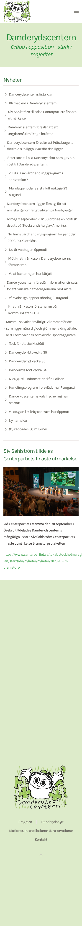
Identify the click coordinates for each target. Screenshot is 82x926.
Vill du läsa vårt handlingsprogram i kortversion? (36, 176)
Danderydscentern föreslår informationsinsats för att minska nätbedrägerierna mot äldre (42, 285)
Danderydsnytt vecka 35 (27, 361)
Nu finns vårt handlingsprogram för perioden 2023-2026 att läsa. (42, 237)
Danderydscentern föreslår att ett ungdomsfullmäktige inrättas (33, 130)
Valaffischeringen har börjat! (30, 273)
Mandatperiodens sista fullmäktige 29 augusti (38, 191)
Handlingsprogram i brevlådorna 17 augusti (42, 387)
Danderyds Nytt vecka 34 (27, 370)
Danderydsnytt (52, 822)
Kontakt (41, 839)
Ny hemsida (18, 420)
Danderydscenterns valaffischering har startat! (38, 399)
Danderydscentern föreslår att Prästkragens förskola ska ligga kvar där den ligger (40, 145)
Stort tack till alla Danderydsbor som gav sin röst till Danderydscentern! (40, 161)
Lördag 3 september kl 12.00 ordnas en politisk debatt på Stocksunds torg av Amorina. (42, 222)
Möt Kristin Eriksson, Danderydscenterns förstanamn (39, 261)
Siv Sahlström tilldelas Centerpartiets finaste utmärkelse (42, 115)
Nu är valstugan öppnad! (27, 249)
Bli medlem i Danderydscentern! (33, 103)
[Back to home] (17, 11)
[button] (76, 11)
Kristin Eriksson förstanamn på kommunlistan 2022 (32, 309)
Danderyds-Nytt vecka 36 (28, 352)
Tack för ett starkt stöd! (26, 343)
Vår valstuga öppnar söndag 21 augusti (38, 298)
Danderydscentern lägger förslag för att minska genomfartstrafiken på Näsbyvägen (40, 206)
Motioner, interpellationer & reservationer (41, 830)
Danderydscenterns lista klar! (31, 94)
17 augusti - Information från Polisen (36, 379)
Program (25, 822)
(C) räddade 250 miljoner (28, 429)
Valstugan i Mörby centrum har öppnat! (39, 411)
